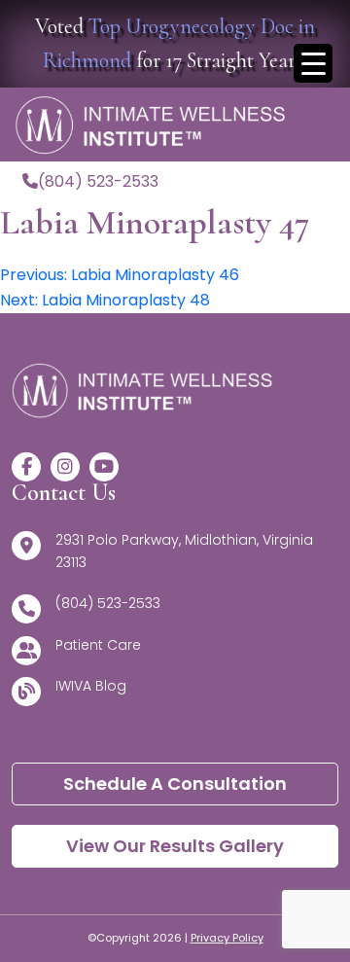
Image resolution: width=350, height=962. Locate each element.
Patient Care (98, 645)
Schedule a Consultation (175, 783)
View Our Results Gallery (175, 846)
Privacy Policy (227, 937)
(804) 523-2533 (98, 181)
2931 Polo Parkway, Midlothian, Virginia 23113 (184, 550)
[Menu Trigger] (313, 63)
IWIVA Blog (90, 685)
